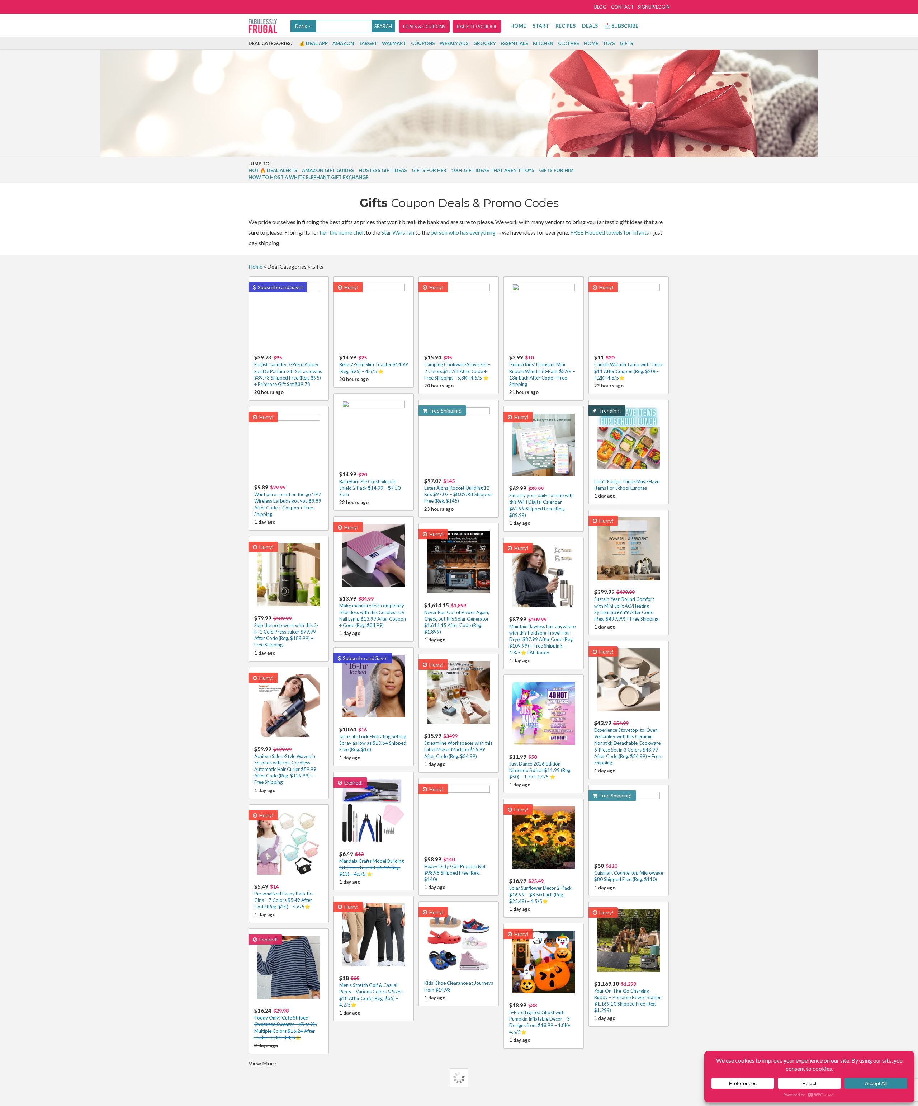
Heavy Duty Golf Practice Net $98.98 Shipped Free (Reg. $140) (455, 869)
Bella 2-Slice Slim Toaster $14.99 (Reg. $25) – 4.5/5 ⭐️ (373, 364)
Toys (609, 43)
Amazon (343, 43)
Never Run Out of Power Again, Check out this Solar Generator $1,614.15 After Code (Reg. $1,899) (456, 618)
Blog (600, 7)
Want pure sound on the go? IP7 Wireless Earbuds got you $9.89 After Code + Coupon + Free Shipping (287, 500)
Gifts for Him (556, 170)
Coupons (423, 43)
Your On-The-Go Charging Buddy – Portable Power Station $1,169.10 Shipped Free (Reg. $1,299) (628, 996)
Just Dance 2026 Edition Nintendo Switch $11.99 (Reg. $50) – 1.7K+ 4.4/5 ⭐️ (540, 766)
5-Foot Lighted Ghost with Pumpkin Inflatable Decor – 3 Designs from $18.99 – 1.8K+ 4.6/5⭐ (539, 1018)
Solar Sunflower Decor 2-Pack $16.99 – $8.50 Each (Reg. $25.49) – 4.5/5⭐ (540, 890)
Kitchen (543, 43)
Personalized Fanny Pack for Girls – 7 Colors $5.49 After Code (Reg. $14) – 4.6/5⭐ (283, 896)
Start (541, 26)
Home (518, 26)
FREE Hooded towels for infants (609, 232)
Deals (590, 26)
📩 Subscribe (621, 26)
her (323, 232)
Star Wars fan (397, 232)
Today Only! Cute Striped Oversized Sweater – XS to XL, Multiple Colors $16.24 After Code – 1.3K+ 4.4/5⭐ (285, 1023)
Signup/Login (654, 7)
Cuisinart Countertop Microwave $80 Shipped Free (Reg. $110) (628, 872)
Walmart (394, 43)
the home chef (347, 232)
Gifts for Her (429, 170)
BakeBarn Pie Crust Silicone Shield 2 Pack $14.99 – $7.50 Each (370, 484)
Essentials (514, 43)
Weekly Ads (454, 43)
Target (368, 43)
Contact (622, 7)
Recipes (565, 26)
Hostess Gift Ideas (383, 170)
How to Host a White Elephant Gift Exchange (308, 177)
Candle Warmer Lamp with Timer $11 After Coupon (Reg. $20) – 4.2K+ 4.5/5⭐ (628, 367)
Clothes (568, 43)
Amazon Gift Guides (328, 170)
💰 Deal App (313, 43)
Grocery (484, 43)
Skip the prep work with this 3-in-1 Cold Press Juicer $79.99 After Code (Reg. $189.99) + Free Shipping (286, 631)
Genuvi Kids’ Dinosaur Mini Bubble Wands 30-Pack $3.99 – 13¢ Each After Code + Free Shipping (542, 370)
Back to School (477, 26)
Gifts (626, 43)
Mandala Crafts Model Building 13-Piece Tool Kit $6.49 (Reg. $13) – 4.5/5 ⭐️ (371, 864)
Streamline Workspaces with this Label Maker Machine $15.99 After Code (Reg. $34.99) (458, 746)
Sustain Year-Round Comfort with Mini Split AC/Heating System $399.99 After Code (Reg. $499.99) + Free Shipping (626, 605)
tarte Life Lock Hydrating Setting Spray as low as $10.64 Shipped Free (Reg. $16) (372, 739)
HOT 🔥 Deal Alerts (273, 170)
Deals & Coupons (424, 26)
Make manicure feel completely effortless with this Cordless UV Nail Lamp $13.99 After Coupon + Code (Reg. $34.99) (372, 611)
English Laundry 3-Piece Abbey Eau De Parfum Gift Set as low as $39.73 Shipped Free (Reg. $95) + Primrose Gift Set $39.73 (288, 370)
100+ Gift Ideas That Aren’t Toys (492, 170)
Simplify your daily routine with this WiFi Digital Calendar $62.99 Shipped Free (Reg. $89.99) (541, 501)
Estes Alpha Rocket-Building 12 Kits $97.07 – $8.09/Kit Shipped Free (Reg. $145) (458, 490)
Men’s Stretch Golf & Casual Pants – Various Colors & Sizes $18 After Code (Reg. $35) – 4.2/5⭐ (370, 991)
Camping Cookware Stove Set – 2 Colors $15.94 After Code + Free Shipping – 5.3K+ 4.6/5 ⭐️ (457, 367)
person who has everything (463, 232)
